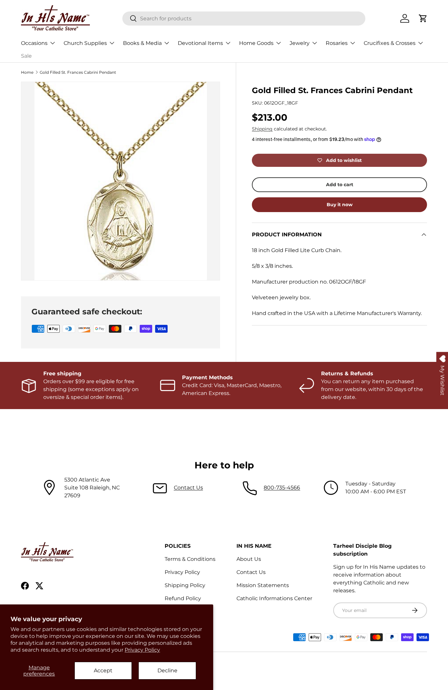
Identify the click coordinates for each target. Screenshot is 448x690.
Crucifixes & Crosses (390, 43)
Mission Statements (262, 585)
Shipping (262, 129)
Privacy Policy (142, 650)
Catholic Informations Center (274, 598)
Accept (103, 670)
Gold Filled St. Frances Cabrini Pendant (78, 72)
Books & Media (142, 43)
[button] (423, 18)
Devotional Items (200, 43)
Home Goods (256, 43)
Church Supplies (85, 43)
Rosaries (337, 43)
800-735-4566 (282, 487)
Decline (167, 670)
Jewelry (300, 43)
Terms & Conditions (190, 559)
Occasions (34, 43)
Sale (26, 56)
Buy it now (340, 204)
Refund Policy (183, 598)
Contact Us (188, 487)
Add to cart (339, 184)
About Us (248, 559)
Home (27, 72)
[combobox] (243, 18)
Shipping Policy (185, 585)
